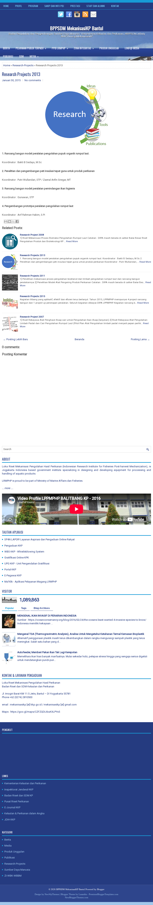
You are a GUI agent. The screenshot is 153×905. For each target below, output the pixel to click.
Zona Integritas (84, 48)
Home (6, 6)
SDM (21, 56)
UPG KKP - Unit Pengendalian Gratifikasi (26, 563)
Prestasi (75, 6)
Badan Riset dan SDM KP (18, 795)
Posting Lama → (140, 339)
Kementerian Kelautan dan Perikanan (25, 783)
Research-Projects (23, 65)
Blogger (100, 889)
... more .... (7, 488)
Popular (9, 608)
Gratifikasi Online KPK (16, 557)
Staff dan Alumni (95, 6)
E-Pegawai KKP (13, 575)
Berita (6, 48)
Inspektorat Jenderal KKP (18, 789)
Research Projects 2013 (21, 74)
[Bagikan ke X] (13, 221)
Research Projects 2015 (32, 296)
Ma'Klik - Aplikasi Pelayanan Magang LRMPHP (30, 581)
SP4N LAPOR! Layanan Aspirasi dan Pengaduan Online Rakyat (39, 539)
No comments (33, 80)
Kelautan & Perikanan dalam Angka (24, 813)
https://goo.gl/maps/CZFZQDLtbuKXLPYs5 (35, 711)
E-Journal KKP (12, 807)
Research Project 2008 (32, 234)
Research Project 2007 (32, 316)
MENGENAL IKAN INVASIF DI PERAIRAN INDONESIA (46, 615)
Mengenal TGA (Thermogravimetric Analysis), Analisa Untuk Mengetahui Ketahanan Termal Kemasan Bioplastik (80, 633)
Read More (72, 241)
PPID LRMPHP (60, 48)
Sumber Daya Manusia (17, 869)
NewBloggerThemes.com (76, 897)
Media (8, 845)
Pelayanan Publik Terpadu (31, 48)
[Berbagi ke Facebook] (17, 221)
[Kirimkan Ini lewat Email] (6, 221)
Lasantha (83, 894)
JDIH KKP (9, 819)
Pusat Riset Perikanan (16, 801)
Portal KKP (10, 569)
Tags (23, 608)
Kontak (115, 6)
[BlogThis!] (10, 221)
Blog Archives (42, 608)
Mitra (34, 56)
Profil (18, 6)
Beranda (79, 339)
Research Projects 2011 (32, 275)
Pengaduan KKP (13, 545)
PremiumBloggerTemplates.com (103, 894)
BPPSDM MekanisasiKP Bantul (76, 28)
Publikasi (8, 56)
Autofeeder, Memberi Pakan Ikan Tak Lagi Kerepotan (47, 652)
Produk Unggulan (109, 48)
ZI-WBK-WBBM (13, 875)
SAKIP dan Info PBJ (54, 6)
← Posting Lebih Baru (15, 339)
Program (33, 6)
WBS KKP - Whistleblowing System (24, 551)
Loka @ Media (132, 48)
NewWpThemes (52, 894)
